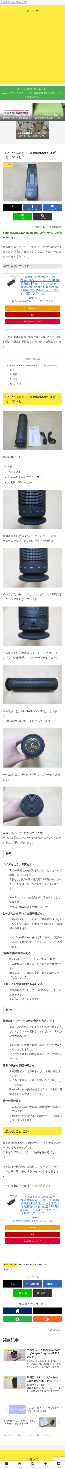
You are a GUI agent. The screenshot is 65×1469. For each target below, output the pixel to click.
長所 (14, 374)
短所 (14, 379)
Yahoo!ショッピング (32, 321)
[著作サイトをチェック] (17, 1311)
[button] (42, 216)
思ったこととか (18, 384)
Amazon (32, 308)
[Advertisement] (32, 52)
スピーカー (11, 1264)
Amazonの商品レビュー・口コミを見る (34, 301)
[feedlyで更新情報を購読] (17, 1319)
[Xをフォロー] (47, 1311)
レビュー (10, 1269)
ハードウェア (43, 1264)
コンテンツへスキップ (13, 2)
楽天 (32, 315)
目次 (28, 358)
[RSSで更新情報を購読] (47, 1319)
